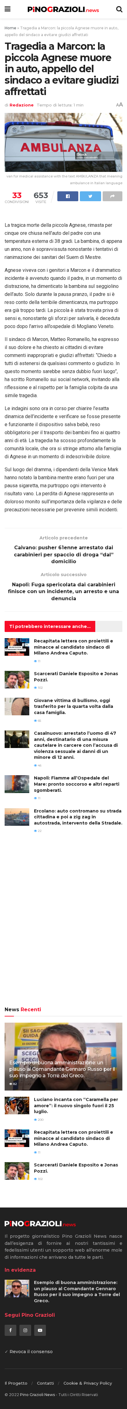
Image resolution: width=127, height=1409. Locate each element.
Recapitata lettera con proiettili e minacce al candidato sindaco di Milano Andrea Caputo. (73, 647)
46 (39, 765)
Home (10, 28)
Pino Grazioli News (37, 1394)
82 (14, 1084)
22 (39, 831)
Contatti (45, 1383)
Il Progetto (16, 1383)
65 (39, 721)
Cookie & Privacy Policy (87, 1383)
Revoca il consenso (31, 1351)
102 (40, 688)
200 (40, 1120)
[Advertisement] (63, 924)
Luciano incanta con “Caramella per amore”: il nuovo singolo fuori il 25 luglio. (76, 1105)
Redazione (22, 104)
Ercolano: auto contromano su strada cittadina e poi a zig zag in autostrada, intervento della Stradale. (78, 817)
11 (38, 661)
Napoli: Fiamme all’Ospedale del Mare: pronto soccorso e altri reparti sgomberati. (76, 784)
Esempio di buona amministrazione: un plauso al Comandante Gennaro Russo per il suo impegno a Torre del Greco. (62, 1069)
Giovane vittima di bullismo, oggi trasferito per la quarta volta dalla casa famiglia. (73, 706)
